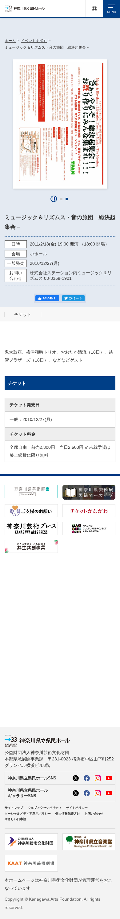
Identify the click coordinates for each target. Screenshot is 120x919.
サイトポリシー (77, 807)
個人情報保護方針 (67, 813)
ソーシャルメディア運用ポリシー (28, 813)
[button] (61, 199)
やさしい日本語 (15, 819)
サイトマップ (14, 807)
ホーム (10, 41)
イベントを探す (34, 41)
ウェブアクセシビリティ (45, 807)
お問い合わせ (94, 813)
